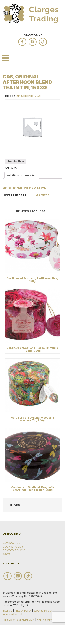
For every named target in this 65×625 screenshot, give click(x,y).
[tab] (21, 175)
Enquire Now (16, 161)
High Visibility (45, 619)
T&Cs (6, 554)
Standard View (25, 619)
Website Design (43, 610)
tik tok (43, 42)
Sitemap (7, 610)
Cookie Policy (13, 546)
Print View (9, 619)
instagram (33, 42)
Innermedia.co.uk (13, 614)
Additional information (21, 175)
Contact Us (11, 542)
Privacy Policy (14, 550)
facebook (22, 42)
